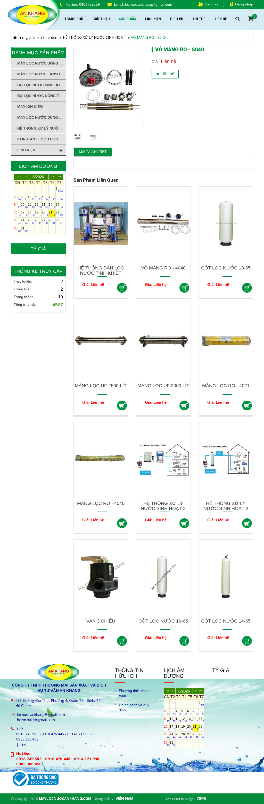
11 (31, 206)
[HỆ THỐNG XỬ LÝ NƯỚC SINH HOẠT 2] (163, 459)
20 (45, 213)
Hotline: (72, 4)
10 (24, 206)
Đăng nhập (244, 4)
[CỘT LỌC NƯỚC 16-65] (163, 576)
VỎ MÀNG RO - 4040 (163, 267)
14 (52, 206)
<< (19, 177)
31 (24, 229)
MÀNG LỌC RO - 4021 (226, 385)
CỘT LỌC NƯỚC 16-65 (163, 621)
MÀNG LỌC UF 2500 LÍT (101, 385)
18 (31, 213)
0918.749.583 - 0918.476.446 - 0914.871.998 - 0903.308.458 (54, 736)
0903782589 (89, 4)
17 (24, 213)
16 (17, 213)
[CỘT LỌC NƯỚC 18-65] (226, 223)
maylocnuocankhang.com (65, 798)
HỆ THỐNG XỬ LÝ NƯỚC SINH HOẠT (94, 37)
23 (17, 221)
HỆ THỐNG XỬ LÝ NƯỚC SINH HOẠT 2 (163, 506)
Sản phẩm (48, 37)
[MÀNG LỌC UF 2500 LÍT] (101, 341)
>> (59, 177)
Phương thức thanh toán (135, 693)
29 (59, 221)
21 (52, 213)
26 (38, 221)
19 (38, 213)
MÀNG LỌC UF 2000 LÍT (163, 385)
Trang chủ (26, 37)
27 (45, 221)
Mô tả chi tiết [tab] (93, 152)
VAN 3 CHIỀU (100, 621)
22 (59, 213)
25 (31, 221)
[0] (250, 18)
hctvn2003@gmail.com (36, 719)
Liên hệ (167, 74)
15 (59, 206)
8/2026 (38, 177)
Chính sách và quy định (134, 707)
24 (24, 221)
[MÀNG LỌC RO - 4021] (226, 341)
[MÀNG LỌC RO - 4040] (101, 459)
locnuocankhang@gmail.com (148, 4)
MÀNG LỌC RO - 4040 (101, 503)
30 (17, 229)
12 (38, 206)
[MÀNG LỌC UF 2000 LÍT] (163, 341)
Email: (119, 4)
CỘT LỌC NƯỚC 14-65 (226, 621)
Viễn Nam (124, 798)
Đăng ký (211, 4)
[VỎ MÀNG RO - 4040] (163, 223)
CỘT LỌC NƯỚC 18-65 (226, 267)
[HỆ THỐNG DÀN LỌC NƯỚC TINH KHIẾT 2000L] (101, 223)
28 (52, 221)
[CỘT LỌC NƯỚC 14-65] (226, 576)
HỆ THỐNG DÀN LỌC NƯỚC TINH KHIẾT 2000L (101, 273)
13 (45, 206)
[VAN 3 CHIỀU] (101, 576)
